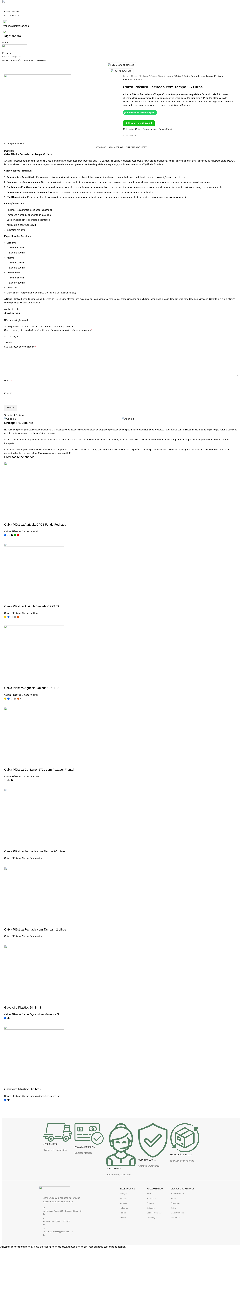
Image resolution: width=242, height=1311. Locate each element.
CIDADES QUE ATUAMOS (182, 1189)
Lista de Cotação (154, 1213)
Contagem (175, 1203)
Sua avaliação (12, 336)
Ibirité (173, 1198)
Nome (8, 380)
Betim (173, 1208)
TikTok (123, 1213)
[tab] (101, 147)
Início (126, 76)
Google (123, 1193)
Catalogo (151, 1208)
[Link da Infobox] (57, 1139)
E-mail (8, 393)
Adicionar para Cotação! (139, 123)
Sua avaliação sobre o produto (20, 347)
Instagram (124, 1198)
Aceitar (5, 1251)
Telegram (124, 1208)
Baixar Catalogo (123, 71)
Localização (152, 1217)
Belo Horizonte (177, 1193)
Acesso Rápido (155, 1189)
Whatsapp (124, 1203)
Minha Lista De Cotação (123, 65)
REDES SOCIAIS (127, 1189)
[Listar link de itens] (63, 1221)
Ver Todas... (176, 1217)
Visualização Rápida (7, 1104)
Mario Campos (177, 1213)
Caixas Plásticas (139, 76)
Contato (150, 1203)
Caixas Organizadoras (161, 76)
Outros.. (123, 1217)
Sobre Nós (151, 1198)
